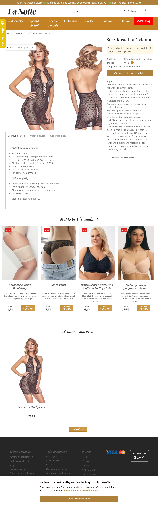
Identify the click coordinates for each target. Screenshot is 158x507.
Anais (126, 62)
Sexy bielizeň (19, 33)
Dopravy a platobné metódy (23, 473)
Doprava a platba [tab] (16, 135)
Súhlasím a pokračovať (79, 498)
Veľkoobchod (88, 470)
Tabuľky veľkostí (17, 469)
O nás (85, 456)
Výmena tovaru (53, 460)
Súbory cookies (89, 474)
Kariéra (85, 465)
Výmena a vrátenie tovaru (21, 456)
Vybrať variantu (28, 307)
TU (37, 198)
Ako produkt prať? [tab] (59, 135)
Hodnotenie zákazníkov (20, 461)
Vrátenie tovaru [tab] (37, 135)
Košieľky (31, 33)
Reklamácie (51, 464)
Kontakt (86, 461)
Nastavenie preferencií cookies (81, 490)
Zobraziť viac (78, 429)
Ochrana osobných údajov (58, 473)
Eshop (7, 33)
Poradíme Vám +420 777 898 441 (124, 157)
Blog (12, 465)
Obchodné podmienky (56, 469)
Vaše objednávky (54, 456)
